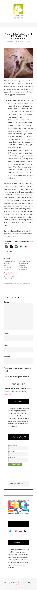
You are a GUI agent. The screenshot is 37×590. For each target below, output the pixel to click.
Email (6, 345)
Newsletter (26, 284)
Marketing (17, 284)
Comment (7, 302)
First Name (11, 451)
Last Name (11, 457)
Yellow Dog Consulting (18, 11)
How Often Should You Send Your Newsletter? (24, 263)
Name (6, 334)
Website (7, 357)
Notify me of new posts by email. (17, 377)
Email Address (17, 445)
